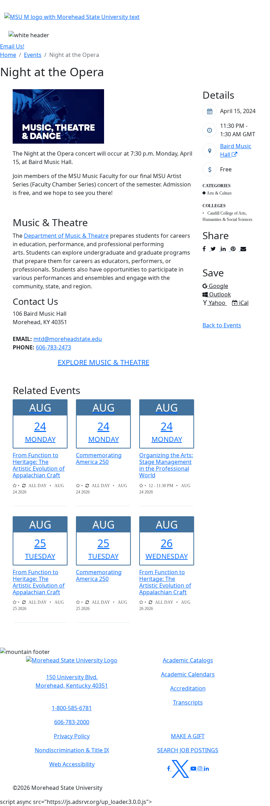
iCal (244, 303)
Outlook (220, 294)
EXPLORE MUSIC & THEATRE (103, 362)
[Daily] (24, 486)
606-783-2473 (53, 347)
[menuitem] (8, 55)
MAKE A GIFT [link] (188, 736)
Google (218, 286)
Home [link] (8, 55)
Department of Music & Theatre (66, 236)
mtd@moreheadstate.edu (67, 339)
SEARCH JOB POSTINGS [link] (187, 750)
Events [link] (32, 55)
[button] (71, 664)
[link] (72, 681)
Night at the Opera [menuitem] (74, 55)
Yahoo (217, 303)
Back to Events (221, 325)
